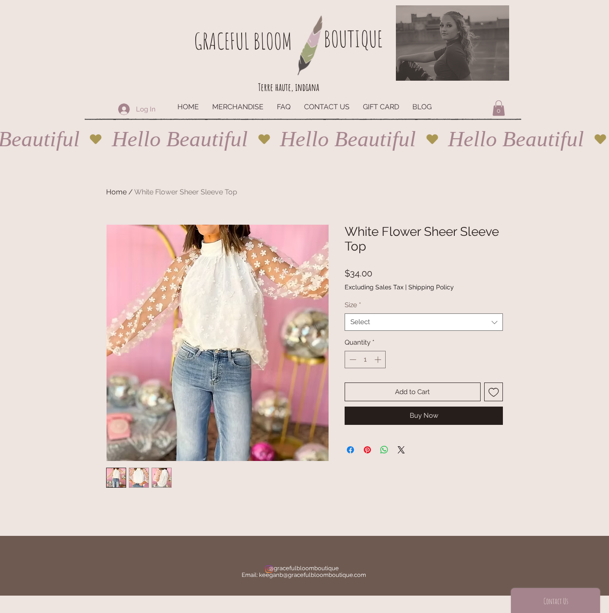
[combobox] (424, 322)
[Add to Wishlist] (493, 392)
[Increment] (379, 359)
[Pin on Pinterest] (367, 449)
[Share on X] (401, 449)
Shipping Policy (431, 287)
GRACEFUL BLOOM (243, 41)
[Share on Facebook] (350, 449)
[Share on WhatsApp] (384, 449)
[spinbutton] (365, 359)
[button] (498, 108)
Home (116, 192)
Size (353, 305)
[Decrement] (352, 359)
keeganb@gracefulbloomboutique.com (312, 575)
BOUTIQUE (353, 39)
